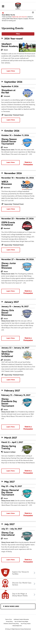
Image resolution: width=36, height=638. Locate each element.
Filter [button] (18, 34)
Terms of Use (8, 619)
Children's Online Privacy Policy (11, 623)
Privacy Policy (9, 621)
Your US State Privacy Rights (21, 621)
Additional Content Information (21, 619)
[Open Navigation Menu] (3, 6)
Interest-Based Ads (17, 625)
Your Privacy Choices (26, 623)
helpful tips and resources (19, 17)
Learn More (11, 71)
